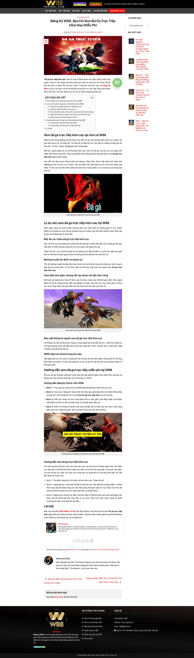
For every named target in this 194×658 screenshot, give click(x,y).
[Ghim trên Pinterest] (87, 541)
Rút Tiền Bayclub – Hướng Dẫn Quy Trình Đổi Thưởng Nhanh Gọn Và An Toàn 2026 (142, 47)
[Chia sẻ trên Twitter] (79, 541)
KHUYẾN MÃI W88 (100, 11)
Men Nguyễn (97, 32)
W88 (102, 655)
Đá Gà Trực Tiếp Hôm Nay (100, 550)
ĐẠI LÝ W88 (86, 11)
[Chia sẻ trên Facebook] (74, 541)
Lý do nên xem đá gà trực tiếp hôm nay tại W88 (65, 104)
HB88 (84, 655)
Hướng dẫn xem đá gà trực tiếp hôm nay (65, 125)
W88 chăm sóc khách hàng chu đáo (64, 117)
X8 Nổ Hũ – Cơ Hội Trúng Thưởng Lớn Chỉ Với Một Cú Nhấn (142, 95)
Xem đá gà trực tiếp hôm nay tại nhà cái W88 (64, 101)
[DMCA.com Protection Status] (39, 647)
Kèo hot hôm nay (111, 655)
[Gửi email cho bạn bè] (83, 541)
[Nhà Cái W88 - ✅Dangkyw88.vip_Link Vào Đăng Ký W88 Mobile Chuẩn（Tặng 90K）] (54, 4)
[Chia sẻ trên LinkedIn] (92, 541)
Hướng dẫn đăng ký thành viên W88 (64, 123)
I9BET (93, 655)
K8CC (98, 655)
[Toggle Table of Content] (91, 97)
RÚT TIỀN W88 (64, 11)
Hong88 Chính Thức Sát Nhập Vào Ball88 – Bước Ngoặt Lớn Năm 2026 (142, 64)
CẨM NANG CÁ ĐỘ (117, 11)
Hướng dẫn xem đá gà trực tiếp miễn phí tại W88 (66, 120)
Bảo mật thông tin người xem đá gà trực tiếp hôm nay (71, 115)
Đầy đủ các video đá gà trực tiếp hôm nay (66, 107)
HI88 (88, 655)
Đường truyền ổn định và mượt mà (63, 109)
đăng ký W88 (114, 550)
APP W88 (76, 11)
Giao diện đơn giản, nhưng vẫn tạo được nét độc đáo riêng (72, 112)
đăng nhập (58, 597)
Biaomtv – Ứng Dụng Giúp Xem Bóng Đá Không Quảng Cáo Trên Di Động (142, 79)
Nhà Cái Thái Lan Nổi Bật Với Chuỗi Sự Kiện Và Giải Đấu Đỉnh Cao (142, 110)
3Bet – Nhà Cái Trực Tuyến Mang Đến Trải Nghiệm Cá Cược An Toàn (142, 125)
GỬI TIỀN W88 (50, 11)
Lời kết (49, 128)
